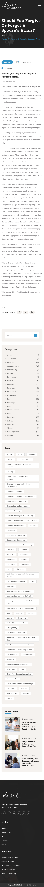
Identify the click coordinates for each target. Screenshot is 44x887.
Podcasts (5, 840)
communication (25, 459)
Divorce (10, 380)
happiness (11, 564)
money (19, 613)
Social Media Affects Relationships (20, 683)
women (26, 693)
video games (12, 693)
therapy (24, 688)
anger (20, 454)
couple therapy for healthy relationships (17, 477)
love (32, 581)
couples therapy (13, 511)
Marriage (7, 62)
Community (12, 369)
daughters (11, 530)
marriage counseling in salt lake (19, 591)
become (32, 454)
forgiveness (24, 554)
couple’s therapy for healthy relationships (18, 485)
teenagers (11, 688)
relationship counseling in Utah (19, 645)
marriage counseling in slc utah (19, 596)
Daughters (11, 377)
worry (9, 698)
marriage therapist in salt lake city (20, 608)
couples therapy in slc (15, 525)
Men (9, 406)
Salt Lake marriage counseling (18, 664)
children (10, 459)
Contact (4, 844)
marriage (10, 586)
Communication (13, 366)
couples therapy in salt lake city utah (22, 520)
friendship (11, 559)
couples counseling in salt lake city (20, 496)
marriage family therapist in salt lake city (21, 602)
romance (10, 659)
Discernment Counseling (16, 535)
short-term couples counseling (19, 674)
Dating (10, 373)
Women (10, 435)
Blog (3, 836)
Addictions (11, 358)
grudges (24, 559)
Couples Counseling (14, 491)
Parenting (11, 417)
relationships (12, 654)
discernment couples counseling (19, 545)
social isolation (12, 679)
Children (10, 362)
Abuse (9, 355)
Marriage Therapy (8, 869)
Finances (11, 388)
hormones (25, 564)
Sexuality (11, 424)
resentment (28, 654)
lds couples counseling (16, 581)
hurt (8, 569)
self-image (11, 669)
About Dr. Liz (6, 832)
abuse (9, 454)
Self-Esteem (12, 421)
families (24, 549)
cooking (10, 471)
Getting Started (8, 861)
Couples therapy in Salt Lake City (20, 515)
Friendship (11, 391)
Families (10, 384)
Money (10, 413)
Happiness (11, 395)
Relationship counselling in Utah (19, 649)
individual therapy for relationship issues (20, 575)
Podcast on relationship (16, 623)
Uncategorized (13, 431)
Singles (10, 428)
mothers (31, 613)
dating (33, 525)
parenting (22, 618)
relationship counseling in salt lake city (21, 638)
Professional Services (10, 857)
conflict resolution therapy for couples (19, 465)
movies (9, 618)
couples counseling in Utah (17, 506)
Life (8, 399)
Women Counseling (9, 873)
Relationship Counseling (16, 632)
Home (4, 35)
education (10, 549)
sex (22, 669)
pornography (12, 627)
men (8, 613)
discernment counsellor (16, 540)
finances (10, 554)
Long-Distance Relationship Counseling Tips (29, 744)
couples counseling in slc (16, 501)
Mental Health (13, 410)
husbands (20, 569)
